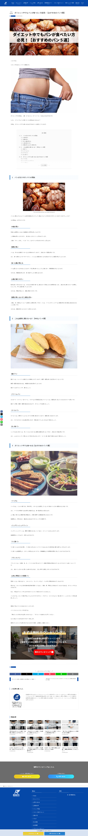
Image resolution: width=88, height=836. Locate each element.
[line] (71, 795)
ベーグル (25, 158)
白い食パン (25, 154)
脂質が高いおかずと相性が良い (30, 144)
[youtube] (73, 795)
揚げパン (25, 149)
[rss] (74, 795)
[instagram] (69, 795)
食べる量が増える (27, 141)
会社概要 (35, 825)
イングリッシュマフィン (28, 160)
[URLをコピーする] (72, 674)
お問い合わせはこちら (54, 833)
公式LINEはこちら (33, 833)
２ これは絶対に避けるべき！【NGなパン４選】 (33, 147)
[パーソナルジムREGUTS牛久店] (5, 3)
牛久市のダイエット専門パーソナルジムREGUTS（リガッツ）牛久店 (17, 704)
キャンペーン (36, 799)
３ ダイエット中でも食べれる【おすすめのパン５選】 (34, 156)
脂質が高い (25, 139)
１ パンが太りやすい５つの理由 (29, 135)
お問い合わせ (36, 802)
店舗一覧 (35, 815)
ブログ (35, 818)
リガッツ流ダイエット (38, 812)
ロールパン (25, 152)
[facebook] (67, 795)
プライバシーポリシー (38, 828)
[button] (15, 674)
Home (34, 795)
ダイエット (13, 667)
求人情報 (35, 822)
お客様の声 (36, 805)
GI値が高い (25, 137)
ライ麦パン (25, 162)
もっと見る (44, 165)
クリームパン (26, 150)
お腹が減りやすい (27, 143)
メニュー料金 (36, 808)
